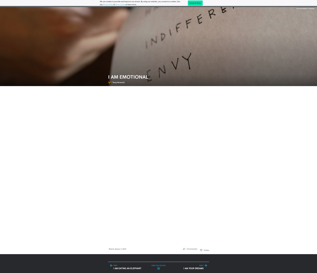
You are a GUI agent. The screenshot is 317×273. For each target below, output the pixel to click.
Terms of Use (120, 4)
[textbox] (159, 163)
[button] (184, 249)
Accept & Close (195, 3)
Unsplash (312, 8)
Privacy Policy (108, 4)
